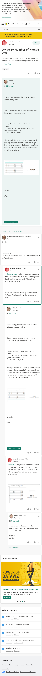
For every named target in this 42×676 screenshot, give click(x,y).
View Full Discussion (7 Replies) (12, 232)
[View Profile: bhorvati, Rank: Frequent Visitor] (4, 42)
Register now (6, 17)
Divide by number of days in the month (19, 616)
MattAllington (11, 236)
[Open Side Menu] (3, 23)
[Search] (26, 24)
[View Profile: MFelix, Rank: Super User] (9, 309)
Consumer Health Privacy (28, 672)
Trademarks (5, 669)
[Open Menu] (39, 29)
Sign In (37, 24)
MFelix (11, 80)
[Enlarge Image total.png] (21, 167)
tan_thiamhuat (18, 643)
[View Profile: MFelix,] (6, 82)
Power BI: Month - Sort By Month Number (20, 640)
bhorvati (10, 42)
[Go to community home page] (15, 24)
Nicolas (16, 635)
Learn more (27, 36)
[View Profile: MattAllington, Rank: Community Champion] (4, 237)
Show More (7, 64)
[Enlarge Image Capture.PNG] (24, 495)
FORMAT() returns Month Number (18, 632)
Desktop (6, 29)
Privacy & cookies (19, 665)
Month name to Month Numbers (17, 624)
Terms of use (30, 665)
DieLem (16, 619)
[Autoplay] (17, 601)
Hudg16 (16, 651)
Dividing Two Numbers (14, 648)
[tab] (20, 601)
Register (31, 24)
